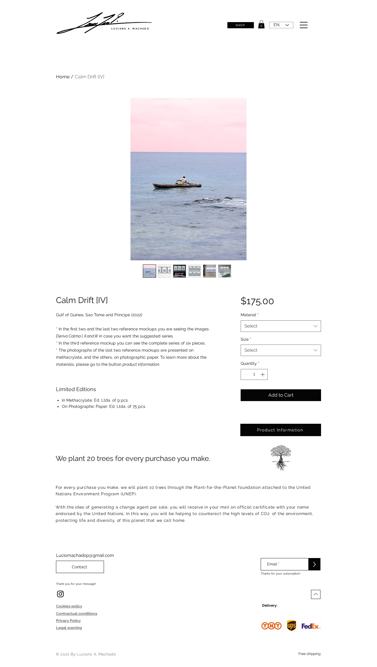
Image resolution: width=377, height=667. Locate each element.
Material (250, 314)
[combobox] (281, 326)
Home (63, 77)
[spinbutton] (254, 374)
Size (246, 339)
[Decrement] (245, 374)
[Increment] (263, 374)
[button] (261, 24)
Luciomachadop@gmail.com (85, 555)
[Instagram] (60, 594)
